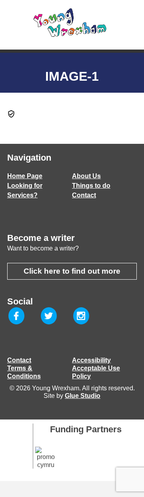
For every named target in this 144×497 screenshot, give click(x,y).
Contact (84, 195)
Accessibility (91, 360)
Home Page (24, 176)
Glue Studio (82, 395)
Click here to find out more (72, 271)
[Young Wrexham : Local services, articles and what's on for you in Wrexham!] (72, 23)
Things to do (91, 185)
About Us (86, 176)
